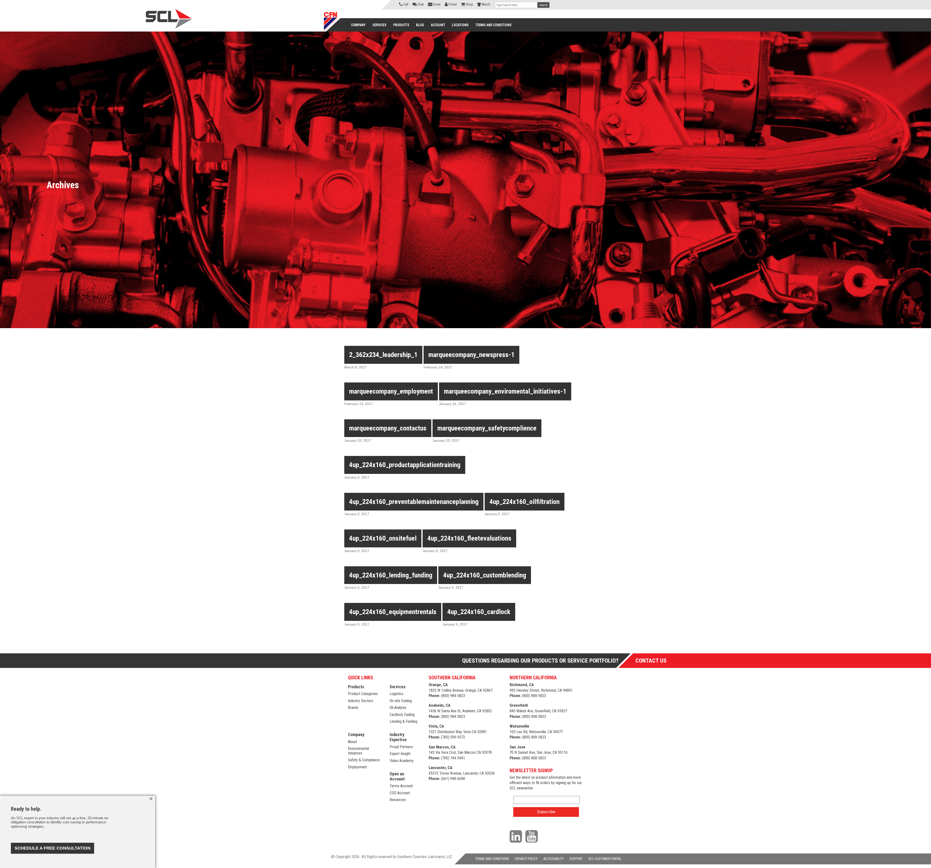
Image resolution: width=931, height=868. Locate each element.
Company (356, 734)
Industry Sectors (360, 700)
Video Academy (402, 760)
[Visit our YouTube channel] (532, 836)
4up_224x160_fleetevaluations (469, 538)
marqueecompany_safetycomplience (487, 428)
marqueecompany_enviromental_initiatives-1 (505, 391)
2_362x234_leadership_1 (383, 355)
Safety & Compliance (364, 760)
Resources (398, 799)
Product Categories (363, 693)
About (352, 741)
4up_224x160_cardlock (478, 612)
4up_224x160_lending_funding (390, 575)
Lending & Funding (403, 721)
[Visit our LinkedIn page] (517, 836)
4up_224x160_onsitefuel (383, 538)
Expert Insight (400, 753)
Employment (357, 767)
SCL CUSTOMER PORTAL (604, 859)
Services (398, 686)
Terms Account (401, 786)
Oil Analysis (398, 707)
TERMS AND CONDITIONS (492, 859)
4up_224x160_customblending (484, 575)
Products (356, 686)
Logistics (396, 693)
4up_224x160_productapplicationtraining (404, 465)
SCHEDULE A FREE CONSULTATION (52, 848)
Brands (353, 707)
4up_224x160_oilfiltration (525, 502)
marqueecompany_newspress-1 (471, 355)
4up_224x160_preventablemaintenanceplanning (414, 502)
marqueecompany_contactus (387, 428)
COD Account (400, 793)
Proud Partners (401, 747)
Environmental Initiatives (358, 750)
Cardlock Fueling (402, 714)
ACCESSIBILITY (553, 859)
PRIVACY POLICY (526, 859)
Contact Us (650, 660)
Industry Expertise (398, 737)
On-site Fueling (401, 700)
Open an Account (397, 776)
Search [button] (543, 5)
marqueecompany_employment (391, 391)
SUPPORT (576, 859)
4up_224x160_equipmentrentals (392, 612)
